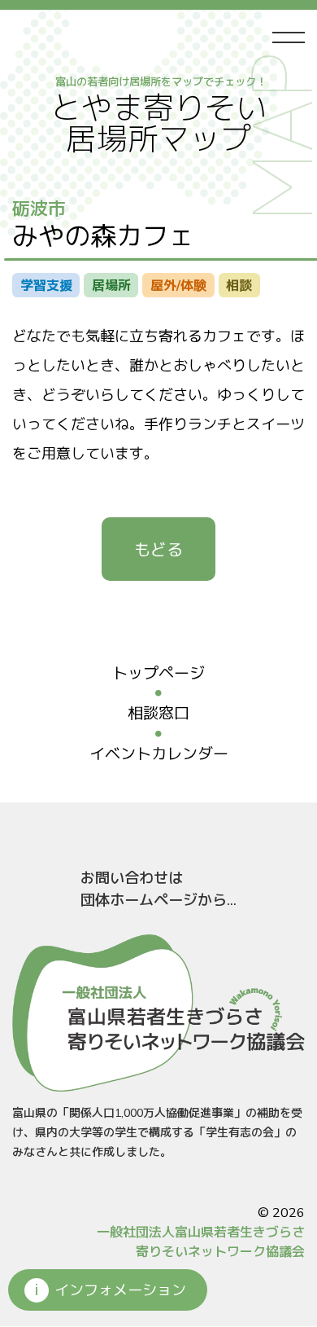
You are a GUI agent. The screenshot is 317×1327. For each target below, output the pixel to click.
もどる (158, 550)
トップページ (158, 673)
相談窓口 (158, 713)
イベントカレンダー (158, 754)
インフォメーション (120, 1290)
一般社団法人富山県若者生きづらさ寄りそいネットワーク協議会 (201, 1242)
